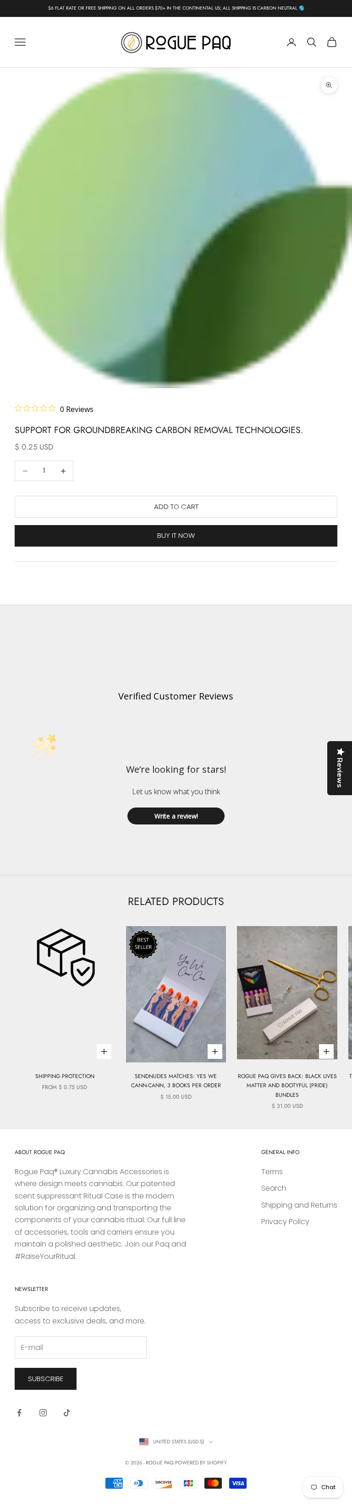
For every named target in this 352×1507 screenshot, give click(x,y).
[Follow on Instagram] (43, 1412)
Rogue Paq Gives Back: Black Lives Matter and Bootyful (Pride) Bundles (287, 1085)
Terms (272, 1171)
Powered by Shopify (201, 1462)
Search (273, 1188)
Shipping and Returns (299, 1205)
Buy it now (176, 535)
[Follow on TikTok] (67, 1412)
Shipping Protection (64, 1076)
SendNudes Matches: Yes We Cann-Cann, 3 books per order (176, 1081)
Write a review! (176, 816)
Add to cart (176, 506)
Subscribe (45, 1378)
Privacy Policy (285, 1221)
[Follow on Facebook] (19, 1412)
